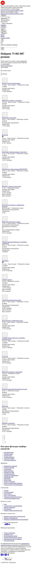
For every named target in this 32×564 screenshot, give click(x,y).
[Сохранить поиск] (2, 48)
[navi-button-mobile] (2, 40)
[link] (3, 31)
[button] (2, 35)
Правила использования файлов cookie (12, 13)
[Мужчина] (5, 80)
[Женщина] (5, 97)
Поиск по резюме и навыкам (9, 44)
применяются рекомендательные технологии (15, 544)
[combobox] (8, 46)
